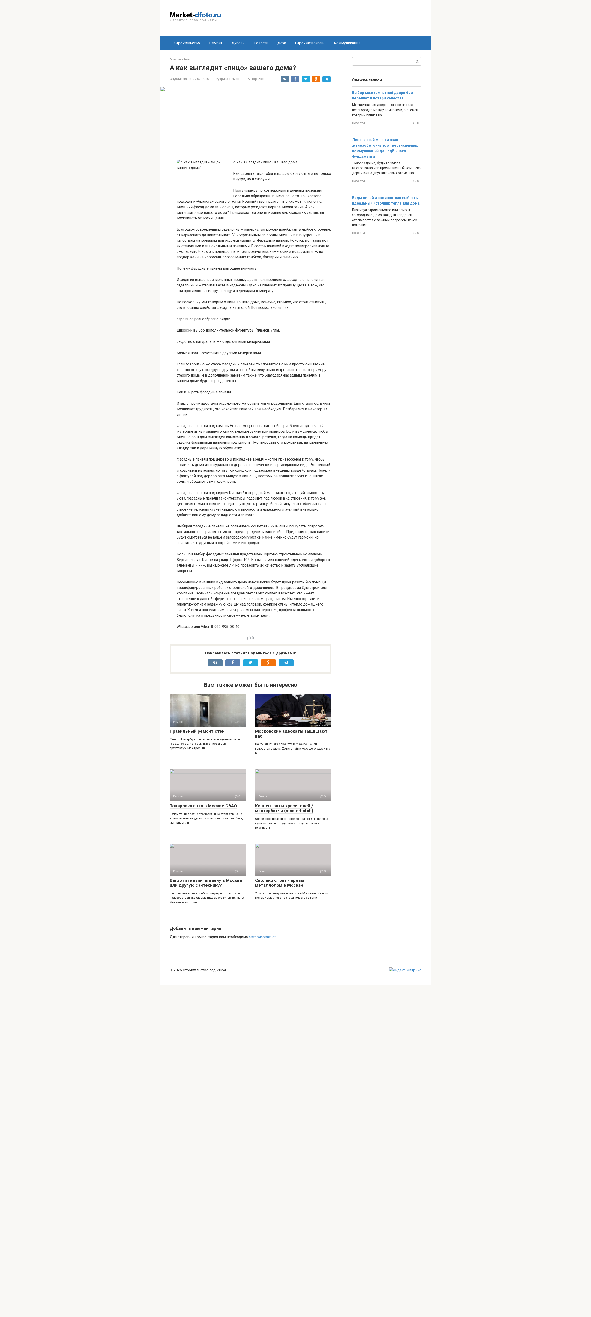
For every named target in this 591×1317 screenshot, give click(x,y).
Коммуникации (347, 43)
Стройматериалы (310, 43)
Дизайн (238, 43)
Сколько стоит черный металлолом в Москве (279, 883)
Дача (281, 43)
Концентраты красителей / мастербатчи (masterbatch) (284, 808)
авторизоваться (262, 937)
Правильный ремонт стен (197, 731)
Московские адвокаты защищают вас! (291, 734)
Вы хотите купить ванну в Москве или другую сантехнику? (206, 883)
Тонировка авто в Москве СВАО (203, 805)
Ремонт (215, 43)
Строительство (187, 43)
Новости (261, 43)
